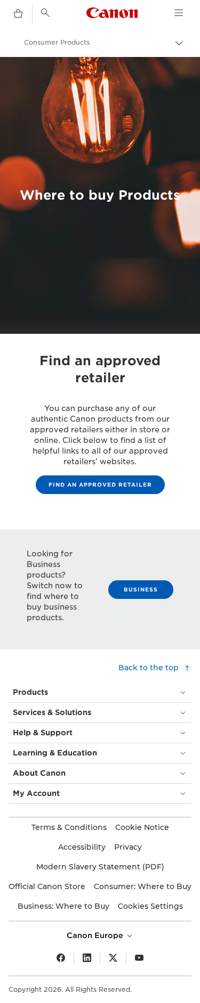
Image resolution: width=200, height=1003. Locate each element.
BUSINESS (141, 589)
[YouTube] (139, 958)
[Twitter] (113, 958)
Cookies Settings (150, 906)
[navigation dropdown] (178, 12)
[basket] (18, 13)
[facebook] (60, 958)
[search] (45, 12)
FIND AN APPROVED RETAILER (100, 484)
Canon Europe (96, 935)
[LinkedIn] (87, 958)
